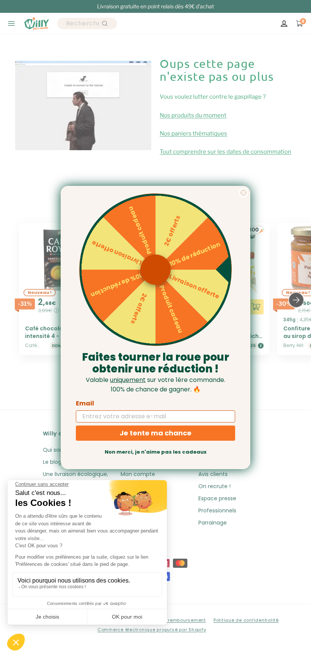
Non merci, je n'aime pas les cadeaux (156, 452)
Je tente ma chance (155, 433)
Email (85, 403)
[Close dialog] (243, 192)
